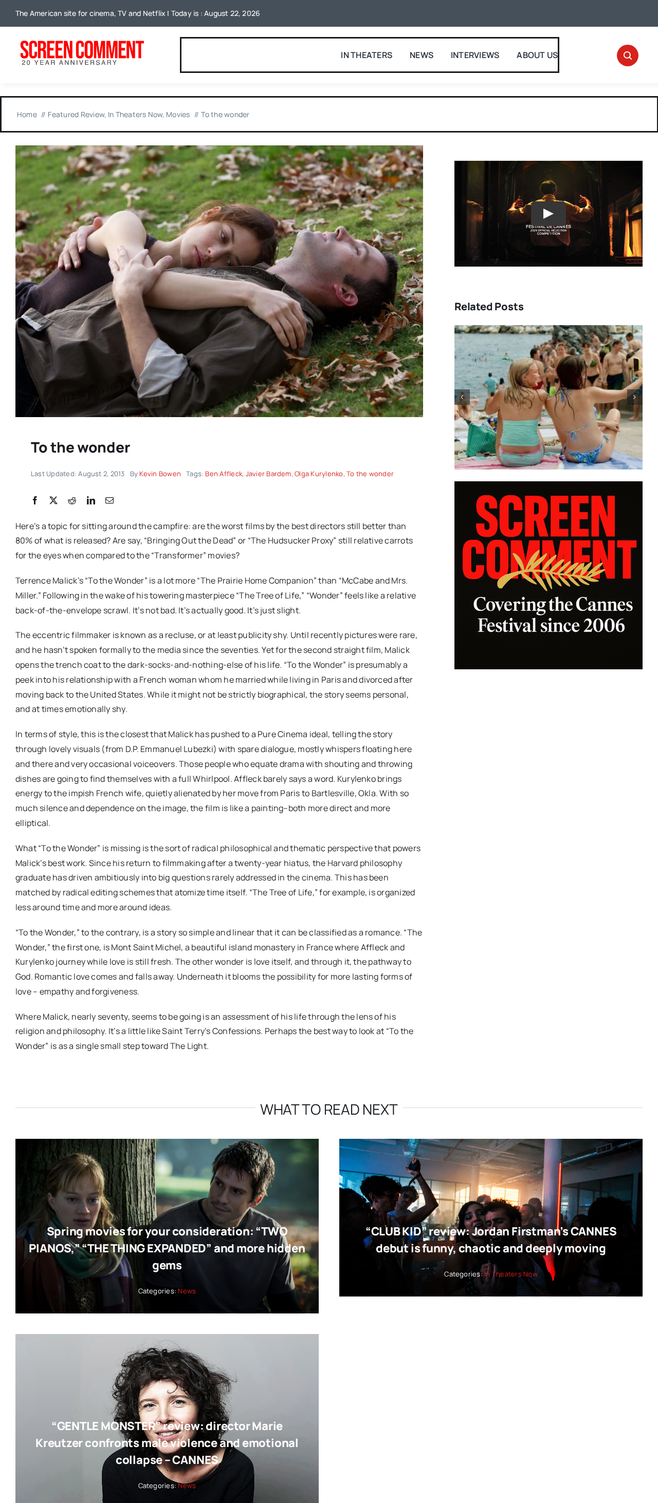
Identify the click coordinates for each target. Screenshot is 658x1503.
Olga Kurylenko (319, 473)
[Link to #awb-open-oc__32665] (627, 55)
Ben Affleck (223, 473)
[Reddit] (72, 501)
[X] (53, 501)
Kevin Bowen (160, 473)
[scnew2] (82, 41)
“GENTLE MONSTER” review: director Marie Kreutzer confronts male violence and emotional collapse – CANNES (167, 1443)
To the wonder (370, 473)
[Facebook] (35, 501)
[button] (462, 397)
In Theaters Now (511, 1274)
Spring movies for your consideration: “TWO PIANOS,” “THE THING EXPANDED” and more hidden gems (167, 1248)
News (187, 1290)
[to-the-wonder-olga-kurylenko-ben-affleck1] (219, 149)
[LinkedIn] (91, 501)
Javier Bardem (268, 473)
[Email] (109, 501)
